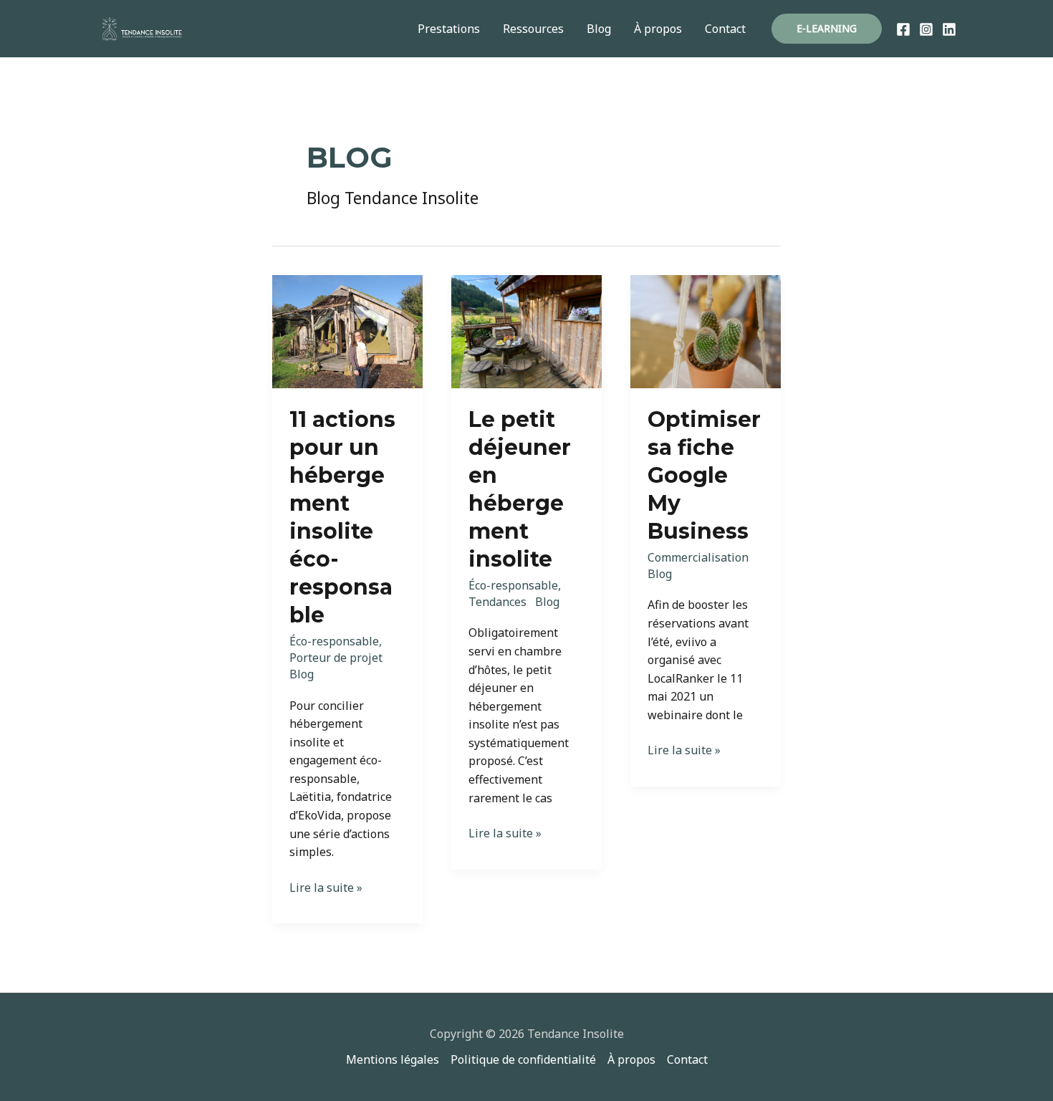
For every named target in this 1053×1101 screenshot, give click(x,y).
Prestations (449, 29)
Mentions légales (392, 1059)
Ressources (533, 29)
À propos (658, 29)
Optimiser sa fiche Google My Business (704, 475)
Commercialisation (698, 557)
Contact (725, 29)
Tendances (497, 602)
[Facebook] (903, 29)
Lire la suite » (325, 888)
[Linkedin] (949, 29)
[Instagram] (926, 29)
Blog (599, 29)
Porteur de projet (336, 657)
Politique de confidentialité (523, 1059)
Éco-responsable (334, 641)
